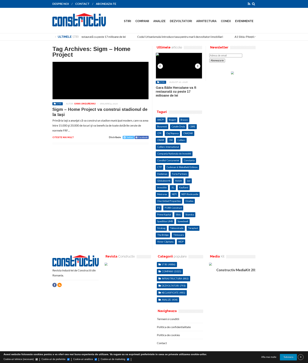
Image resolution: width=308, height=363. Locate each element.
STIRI (127, 21)
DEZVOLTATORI (181, 21)
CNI (171, 140)
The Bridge (163, 234)
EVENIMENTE (244, 21)
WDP (181, 241)
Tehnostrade (176, 228)
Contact (162, 343)
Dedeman (162, 174)
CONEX (226, 21)
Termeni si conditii (168, 319)
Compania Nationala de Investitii (174, 153)
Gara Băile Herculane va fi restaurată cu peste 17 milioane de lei (85, 36)
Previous (160, 66)
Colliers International (168, 146)
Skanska (189, 214)
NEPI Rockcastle (189, 194)
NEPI (174, 194)
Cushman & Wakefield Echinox (182, 167)
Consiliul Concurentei (168, 160)
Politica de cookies (168, 335)
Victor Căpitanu (165, 241)
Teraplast (193, 228)
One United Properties (169, 201)
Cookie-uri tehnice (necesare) (19, 359)
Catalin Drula (178, 126)
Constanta (189, 160)
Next (197, 66)
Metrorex (162, 194)
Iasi (188, 180)
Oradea (189, 201)
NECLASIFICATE (170, 292)
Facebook (143, 137)
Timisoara (178, 234)
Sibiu (178, 214)
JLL (172, 187)
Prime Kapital (164, 214)
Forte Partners (179, 174)
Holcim (178, 180)
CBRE (192, 126)
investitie (162, 187)
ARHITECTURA (206, 21)
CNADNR (188, 133)
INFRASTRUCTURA (172, 278)
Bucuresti (162, 126)
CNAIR (160, 140)
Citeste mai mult (63, 137)
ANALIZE (159, 21)
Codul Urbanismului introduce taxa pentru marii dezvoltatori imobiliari (178, 36)
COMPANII (142, 21)
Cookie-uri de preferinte (53, 359)
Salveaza (288, 357)
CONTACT (82, 3)
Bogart (172, 119)
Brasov (184, 119)
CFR (159, 133)
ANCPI (160, 119)
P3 (158, 207)
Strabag (161, 228)
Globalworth (163, 180)
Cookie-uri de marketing (113, 359)
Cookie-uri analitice (83, 359)
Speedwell (183, 221)
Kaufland (183, 187)
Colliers (181, 140)
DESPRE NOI (60, 3)
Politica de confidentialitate (174, 327)
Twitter (129, 137)
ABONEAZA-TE (106, 3)
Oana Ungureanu (85, 103)
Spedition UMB (165, 221)
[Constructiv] (79, 24)
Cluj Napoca (172, 133)
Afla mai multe (268, 357)
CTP (159, 167)
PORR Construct (173, 207)
